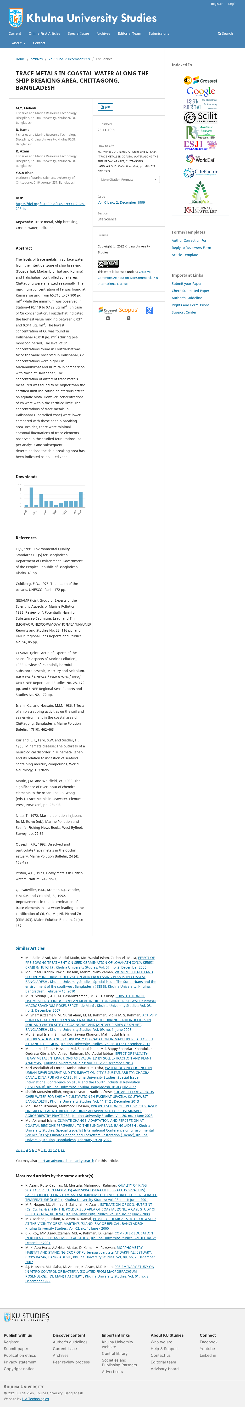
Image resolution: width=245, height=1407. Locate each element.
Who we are (161, 1342)
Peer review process (71, 1362)
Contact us (161, 1355)
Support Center (184, 312)
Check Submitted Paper (190, 290)
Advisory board (165, 1368)
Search (227, 33)
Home (20, 59)
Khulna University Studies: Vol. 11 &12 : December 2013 (105, 1044)
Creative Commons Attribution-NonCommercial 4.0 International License (128, 277)
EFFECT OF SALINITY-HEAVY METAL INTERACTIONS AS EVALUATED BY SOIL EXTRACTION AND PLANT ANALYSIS (88, 1058)
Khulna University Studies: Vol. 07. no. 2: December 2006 (101, 967)
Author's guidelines (70, 1342)
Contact (39, 43)
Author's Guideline (187, 298)
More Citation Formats (117, 179)
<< (18, 1150)
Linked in (208, 1355)
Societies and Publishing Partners (119, 1362)
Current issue (65, 1348)
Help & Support (165, 1348)
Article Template (185, 254)
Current (15, 33)
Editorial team (163, 1362)
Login (232, 3)
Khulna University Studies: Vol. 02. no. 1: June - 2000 (108, 1214)
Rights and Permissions (191, 305)
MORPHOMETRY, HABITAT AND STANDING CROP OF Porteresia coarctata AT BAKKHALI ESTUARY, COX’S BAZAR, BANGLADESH (88, 1252)
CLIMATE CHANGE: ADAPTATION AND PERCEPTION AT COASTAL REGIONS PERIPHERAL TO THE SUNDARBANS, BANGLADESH (84, 1122)
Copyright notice (19, 1368)
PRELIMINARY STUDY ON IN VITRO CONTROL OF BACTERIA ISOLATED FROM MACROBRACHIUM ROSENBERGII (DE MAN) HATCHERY (89, 1271)
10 (45, 1150)
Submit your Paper (187, 283)
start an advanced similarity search (66, 1160)
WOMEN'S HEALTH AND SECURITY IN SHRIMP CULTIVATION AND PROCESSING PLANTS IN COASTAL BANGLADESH (89, 977)
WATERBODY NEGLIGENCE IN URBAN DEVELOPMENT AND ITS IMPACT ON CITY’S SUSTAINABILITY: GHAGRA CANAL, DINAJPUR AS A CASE (88, 1072)
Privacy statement (20, 1362)
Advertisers (112, 1371)
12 (55, 1150)
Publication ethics (20, 1355)
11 (50, 1150)
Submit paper (16, 1348)
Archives (103, 33)
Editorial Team (129, 33)
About (17, 43)
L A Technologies (35, 1399)
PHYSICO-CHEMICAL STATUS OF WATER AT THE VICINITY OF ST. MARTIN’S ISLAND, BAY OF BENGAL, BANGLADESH (90, 1221)
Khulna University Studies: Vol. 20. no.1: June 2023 (112, 1115)
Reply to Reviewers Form (191, 247)
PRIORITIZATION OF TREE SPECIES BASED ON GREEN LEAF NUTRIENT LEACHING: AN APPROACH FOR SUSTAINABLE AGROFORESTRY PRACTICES (91, 1111)
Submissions (159, 33)
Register (217, 3)
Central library (115, 1353)
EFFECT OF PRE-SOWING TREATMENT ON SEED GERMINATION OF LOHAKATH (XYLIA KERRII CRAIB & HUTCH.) (90, 962)
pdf (107, 107)
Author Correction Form (191, 240)
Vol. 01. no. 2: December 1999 (69, 59)
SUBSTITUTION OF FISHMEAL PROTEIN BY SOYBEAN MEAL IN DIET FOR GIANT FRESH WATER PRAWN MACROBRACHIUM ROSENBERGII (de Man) (90, 1001)
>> (63, 1150)
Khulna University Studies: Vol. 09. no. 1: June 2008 (90, 1029)
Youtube (207, 1348)
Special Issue (78, 33)
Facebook (209, 1342)
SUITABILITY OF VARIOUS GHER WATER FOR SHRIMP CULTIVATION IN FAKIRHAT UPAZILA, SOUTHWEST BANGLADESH (89, 1096)
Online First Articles (44, 33)
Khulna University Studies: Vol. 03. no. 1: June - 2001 (106, 1199)
